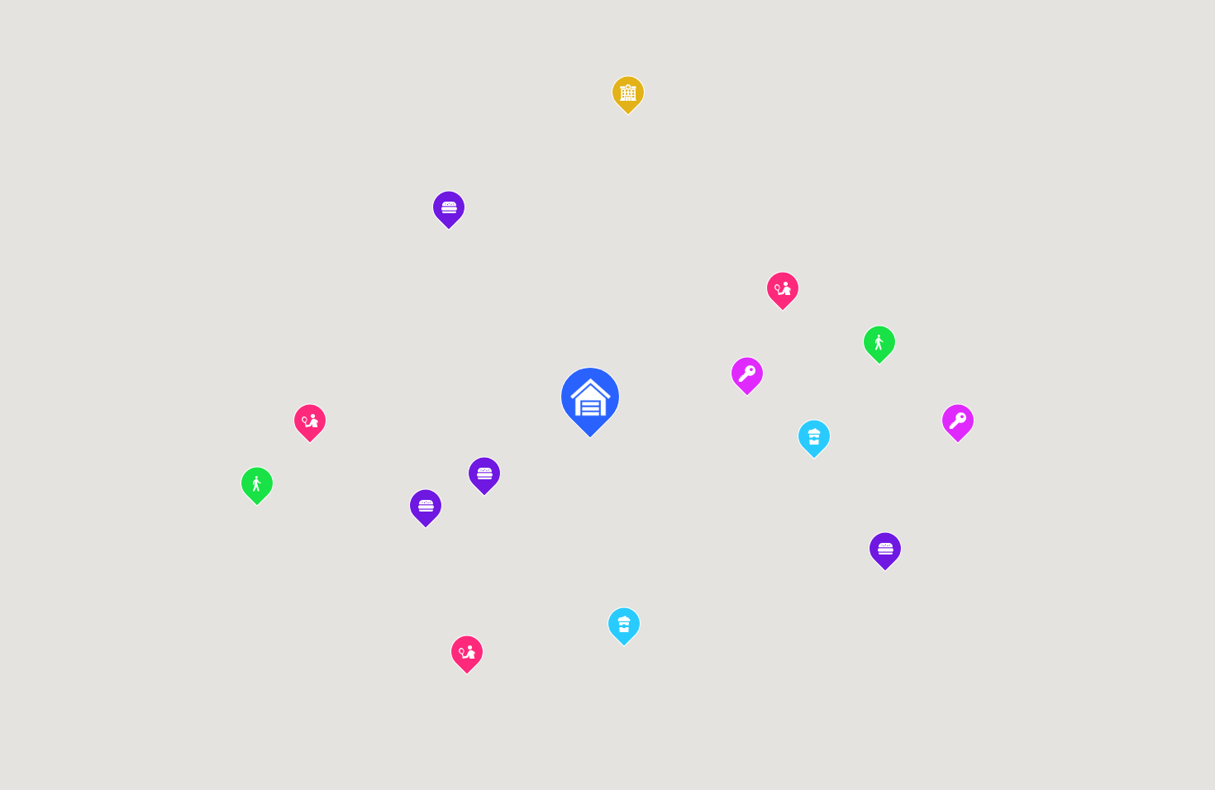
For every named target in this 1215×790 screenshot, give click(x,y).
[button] (747, 380)
